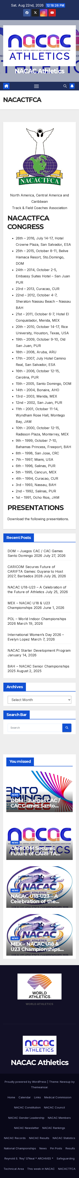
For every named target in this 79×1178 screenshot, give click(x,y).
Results (70, 1148)
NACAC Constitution (27, 1107)
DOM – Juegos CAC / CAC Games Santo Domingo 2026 (35, 805)
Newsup (65, 1081)
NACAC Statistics (64, 1138)
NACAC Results (39, 1138)
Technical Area (14, 1168)
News (15, 795)
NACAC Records (15, 1138)
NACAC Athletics (39, 71)
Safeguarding (66, 1158)
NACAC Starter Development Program (39, 650)
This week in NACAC (41, 1168)
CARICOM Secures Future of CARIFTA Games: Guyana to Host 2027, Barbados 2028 (35, 571)
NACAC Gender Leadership (26, 1117)
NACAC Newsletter (26, 1128)
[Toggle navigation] (36, 86)
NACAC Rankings (53, 1128)
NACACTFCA (66, 1168)
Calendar (25, 1097)
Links (37, 1097)
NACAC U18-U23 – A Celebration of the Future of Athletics (34, 901)
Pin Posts (56, 1148)
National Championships (20, 1148)
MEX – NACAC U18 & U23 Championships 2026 (35, 949)
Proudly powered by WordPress (26, 1081)
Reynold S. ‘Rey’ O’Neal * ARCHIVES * (28, 1158)
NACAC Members (59, 1117)
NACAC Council (54, 1107)
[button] (65, 86)
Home (11, 1097)
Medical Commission (57, 1097)
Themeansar (39, 1087)
